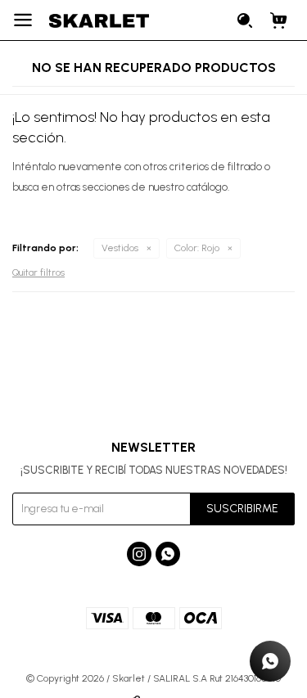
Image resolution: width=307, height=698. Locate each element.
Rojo (196, 248)
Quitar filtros (38, 272)
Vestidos (120, 248)
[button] (245, 20)
